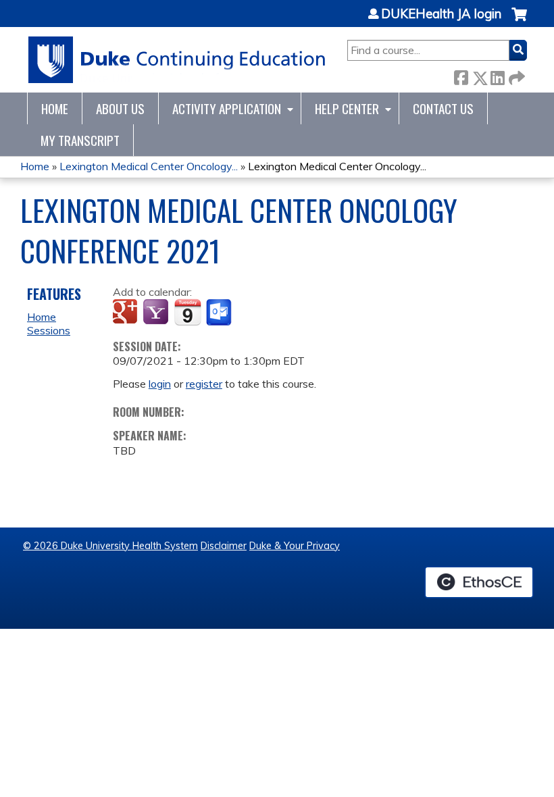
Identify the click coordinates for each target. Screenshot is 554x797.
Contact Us (443, 108)
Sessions (48, 330)
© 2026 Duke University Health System (110, 546)
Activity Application (226, 108)
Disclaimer (224, 546)
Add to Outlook (220, 312)
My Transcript (80, 140)
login (160, 383)
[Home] (177, 60)
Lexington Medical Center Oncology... (148, 166)
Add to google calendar (127, 312)
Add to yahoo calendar (157, 312)
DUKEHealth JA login (441, 14)
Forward (515, 75)
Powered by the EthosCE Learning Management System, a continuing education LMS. (479, 582)
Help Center (347, 108)
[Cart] (519, 21)
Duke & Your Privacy (294, 546)
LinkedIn (497, 75)
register (204, 383)
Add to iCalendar (187, 312)
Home (54, 108)
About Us (120, 108)
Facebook (461, 75)
